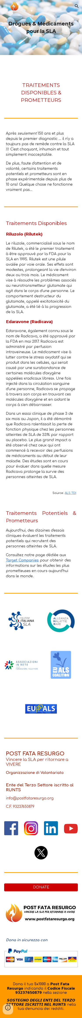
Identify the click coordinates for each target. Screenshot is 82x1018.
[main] (41, 27)
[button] (5, 6)
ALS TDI (70, 493)
